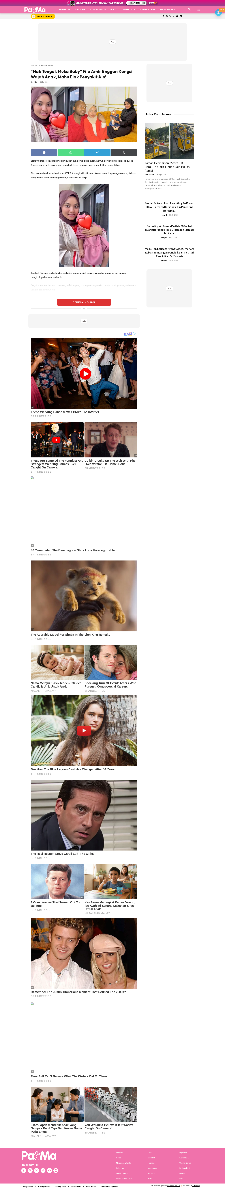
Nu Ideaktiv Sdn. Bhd (173, 1186)
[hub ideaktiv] (198, 8)
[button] (189, 9)
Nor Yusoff (149, 174)
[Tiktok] (174, 16)
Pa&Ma (34, 65)
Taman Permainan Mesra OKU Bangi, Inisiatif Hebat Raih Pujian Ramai (167, 166)
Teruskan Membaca (84, 302)
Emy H (164, 215)
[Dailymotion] (180, 16)
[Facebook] (163, 16)
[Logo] (35, 10)
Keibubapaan (47, 65)
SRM (36, 82)
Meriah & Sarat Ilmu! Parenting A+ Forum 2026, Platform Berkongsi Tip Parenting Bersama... (169, 207)
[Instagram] (167, 16)
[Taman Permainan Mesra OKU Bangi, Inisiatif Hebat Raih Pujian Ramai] (169, 141)
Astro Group (196, 1186)
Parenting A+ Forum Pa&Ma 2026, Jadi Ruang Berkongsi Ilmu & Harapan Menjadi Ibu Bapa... (169, 229)
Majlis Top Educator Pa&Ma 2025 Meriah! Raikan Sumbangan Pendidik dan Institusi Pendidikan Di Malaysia (169, 252)
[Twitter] (170, 16)
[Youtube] (177, 16)
